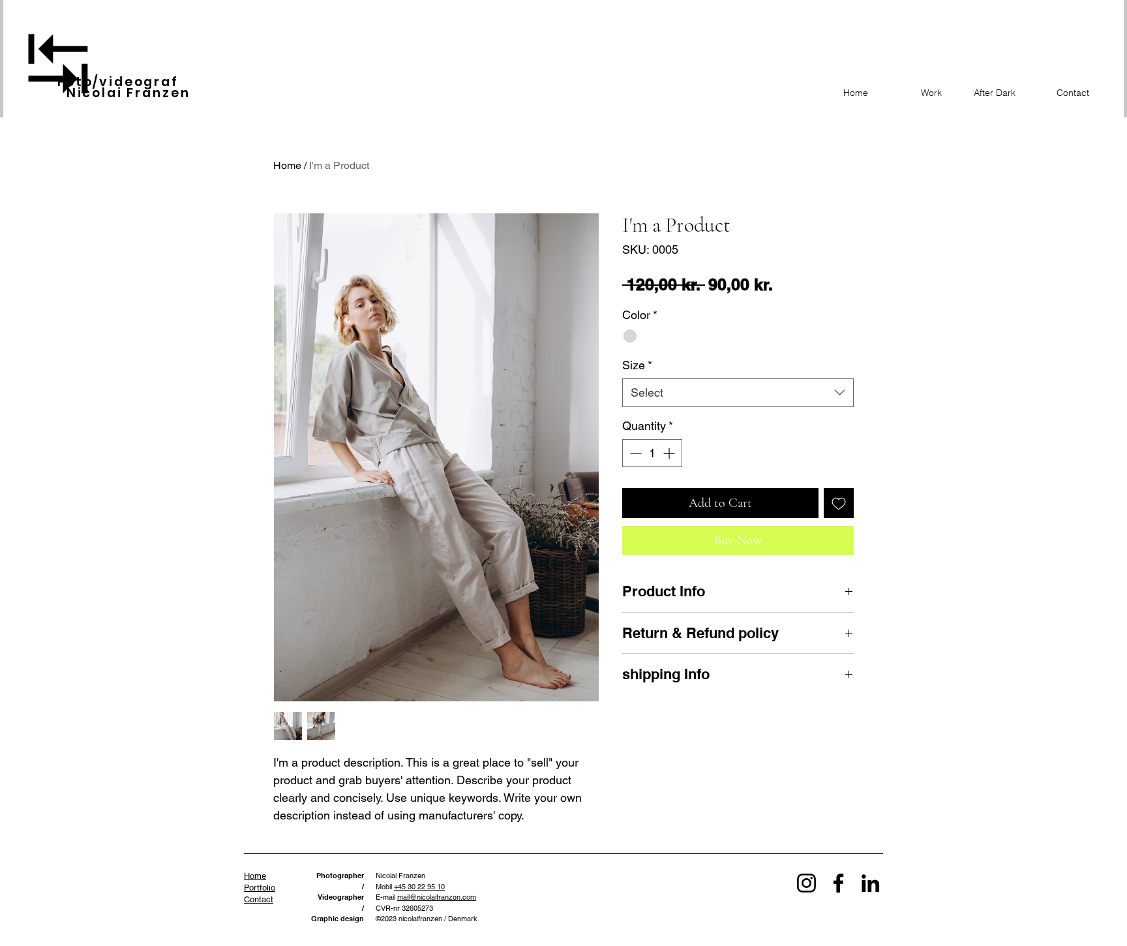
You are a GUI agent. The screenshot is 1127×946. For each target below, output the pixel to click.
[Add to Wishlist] (839, 503)
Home (287, 165)
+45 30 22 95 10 (419, 886)
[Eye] (58, 63)
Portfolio (259, 888)
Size (637, 365)
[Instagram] (806, 883)
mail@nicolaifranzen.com (436, 897)
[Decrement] (634, 453)
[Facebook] (838, 883)
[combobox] (738, 392)
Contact (258, 899)
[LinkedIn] (870, 883)
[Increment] (670, 453)
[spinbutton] (652, 453)
